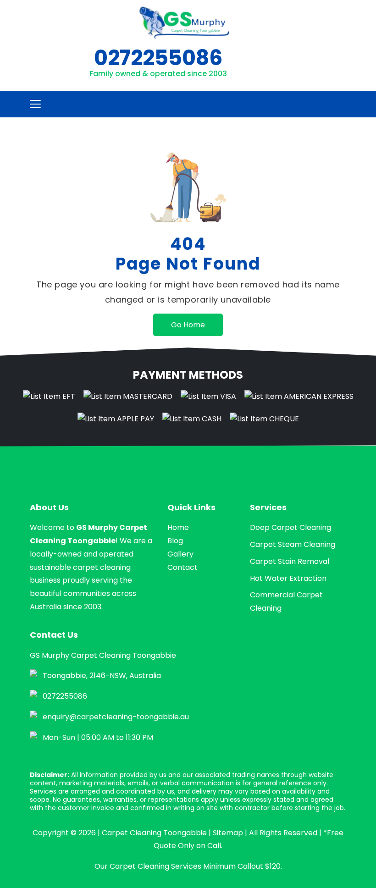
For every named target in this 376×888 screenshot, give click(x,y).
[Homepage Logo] (184, 23)
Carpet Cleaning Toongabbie (154, 832)
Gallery (180, 554)
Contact (182, 567)
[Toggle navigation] (32, 104)
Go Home (188, 325)
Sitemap (228, 832)
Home (178, 527)
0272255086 (158, 57)
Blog (175, 540)
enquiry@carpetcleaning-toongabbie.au (116, 717)
